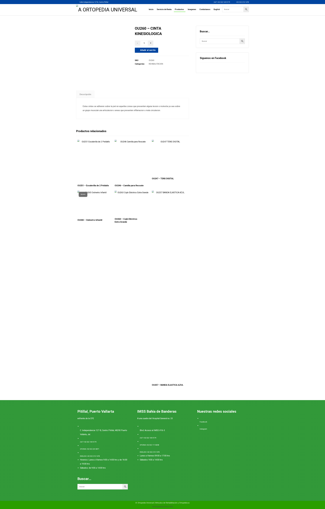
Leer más (94, 372)
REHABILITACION (156, 64)
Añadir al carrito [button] (97, 173)
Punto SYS (168, 506)
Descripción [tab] (85, 94)
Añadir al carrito (148, 50)
